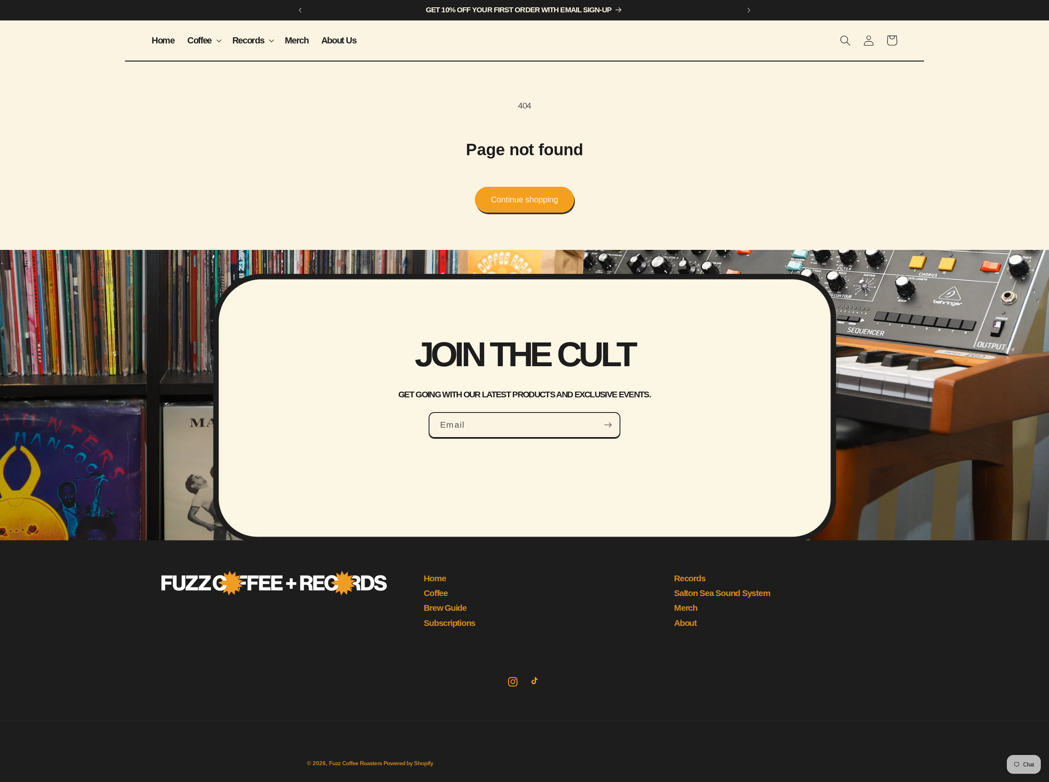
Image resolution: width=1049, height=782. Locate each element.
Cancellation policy (718, 778)
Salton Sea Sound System (722, 593)
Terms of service (554, 778)
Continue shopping (525, 199)
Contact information (610, 778)
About (685, 623)
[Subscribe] (608, 425)
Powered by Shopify (409, 763)
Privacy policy (506, 778)
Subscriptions (449, 623)
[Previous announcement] (300, 10)
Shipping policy (664, 778)
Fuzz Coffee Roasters (355, 763)
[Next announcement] (749, 10)
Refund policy (461, 778)
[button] (203, 40)
